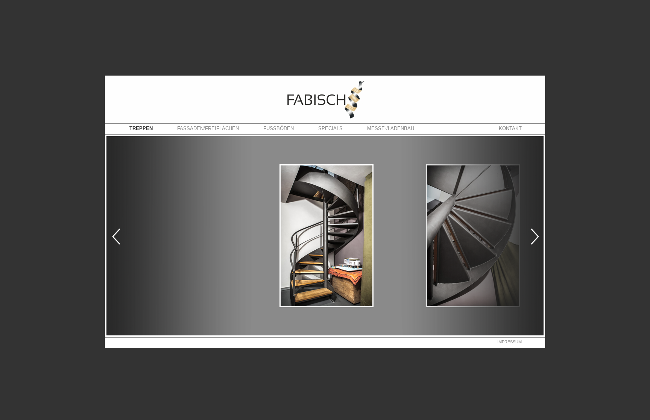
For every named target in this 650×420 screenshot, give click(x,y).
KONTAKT (510, 128)
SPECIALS (330, 128)
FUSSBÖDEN (278, 128)
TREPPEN (141, 128)
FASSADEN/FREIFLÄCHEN (208, 128)
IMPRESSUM (509, 342)
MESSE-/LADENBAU (390, 128)
